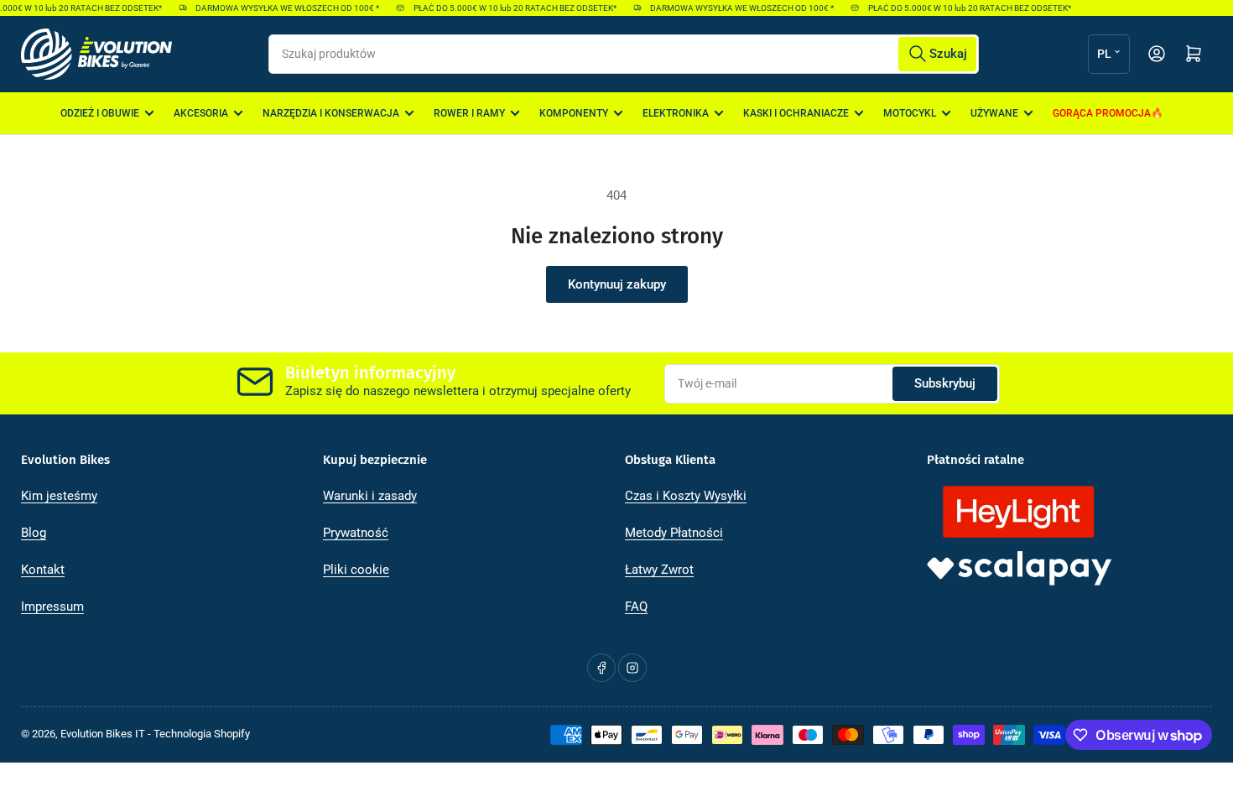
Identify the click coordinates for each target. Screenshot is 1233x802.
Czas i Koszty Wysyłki (686, 495)
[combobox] (623, 54)
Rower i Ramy (469, 113)
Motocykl (909, 113)
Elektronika (676, 113)
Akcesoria (201, 113)
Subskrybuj (944, 383)
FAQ (636, 606)
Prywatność (355, 532)
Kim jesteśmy (59, 495)
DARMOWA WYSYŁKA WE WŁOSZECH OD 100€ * (282, 8)
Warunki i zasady (370, 495)
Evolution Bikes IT (102, 733)
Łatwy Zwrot (659, 569)
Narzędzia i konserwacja (331, 113)
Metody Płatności (674, 532)
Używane (994, 113)
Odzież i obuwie (99, 113)
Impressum (52, 606)
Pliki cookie (356, 569)
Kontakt (43, 569)
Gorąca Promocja (1102, 113)
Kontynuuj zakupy (617, 284)
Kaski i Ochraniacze (796, 113)
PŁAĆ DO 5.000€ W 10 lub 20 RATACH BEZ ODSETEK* (509, 8)
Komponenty (573, 113)
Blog (33, 532)
